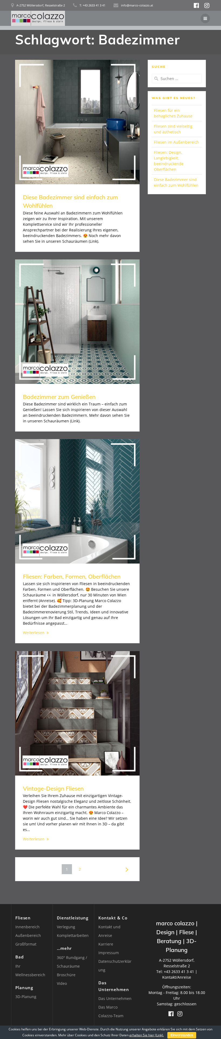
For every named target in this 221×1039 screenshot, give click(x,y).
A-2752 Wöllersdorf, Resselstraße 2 (40, 5)
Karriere (105, 944)
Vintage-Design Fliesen (53, 788)
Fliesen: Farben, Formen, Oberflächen (71, 576)
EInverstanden (182, 1035)
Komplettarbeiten (73, 935)
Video (62, 983)
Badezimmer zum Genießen (59, 396)
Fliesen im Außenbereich (176, 142)
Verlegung (66, 926)
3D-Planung (25, 996)
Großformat (25, 944)
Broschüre (66, 974)
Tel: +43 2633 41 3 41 (175, 971)
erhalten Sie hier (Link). (146, 1035)
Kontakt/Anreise (176, 977)
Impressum (108, 952)
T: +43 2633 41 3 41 (92, 5)
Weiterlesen (33, 632)
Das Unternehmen (115, 998)
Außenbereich (28, 935)
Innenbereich (27, 926)
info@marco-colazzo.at (137, 5)
